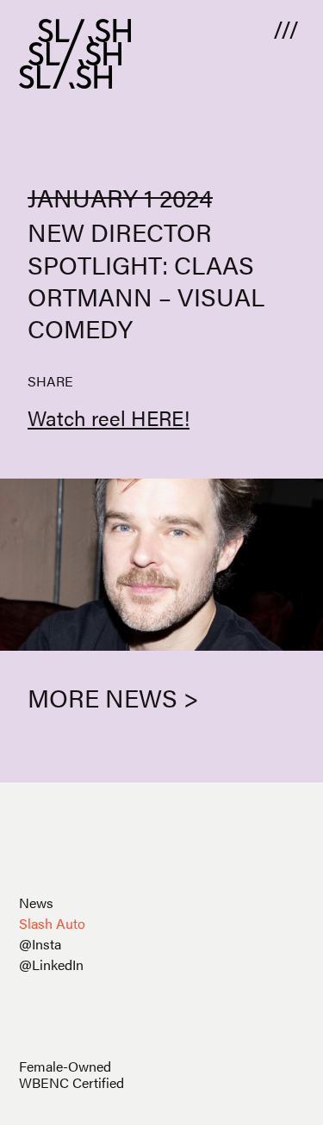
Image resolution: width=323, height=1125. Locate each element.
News (36, 902)
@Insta (40, 944)
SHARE (50, 381)
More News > (113, 697)
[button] (286, 28)
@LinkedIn (51, 964)
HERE (157, 417)
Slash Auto (52, 923)
